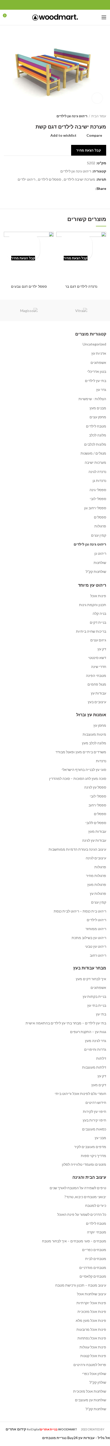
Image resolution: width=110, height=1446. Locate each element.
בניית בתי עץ (96, 1005)
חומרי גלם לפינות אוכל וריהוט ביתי (80, 1093)
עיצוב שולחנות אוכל (91, 1294)
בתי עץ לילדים (95, 380)
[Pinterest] (55, 5)
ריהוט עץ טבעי (95, 946)
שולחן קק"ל (98, 1382)
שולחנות (100, 562)
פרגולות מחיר (96, 875)
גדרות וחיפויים (95, 1049)
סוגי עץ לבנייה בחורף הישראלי (84, 769)
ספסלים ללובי (95, 822)
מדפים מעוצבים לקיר (90, 1146)
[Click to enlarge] (97, 98)
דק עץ (101, 649)
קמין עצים (98, 535)
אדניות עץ (98, 353)
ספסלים (100, 517)
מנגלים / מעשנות (93, 453)
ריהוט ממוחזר (95, 929)
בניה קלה (99, 613)
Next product (6, 116)
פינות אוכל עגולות (93, 1347)
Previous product (16, 116)
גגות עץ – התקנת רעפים (88, 1031)
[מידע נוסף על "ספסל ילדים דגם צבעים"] (23, 247)
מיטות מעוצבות (94, 734)
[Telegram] (43, 5)
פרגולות (100, 526)
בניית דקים (98, 622)
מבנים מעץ (98, 408)
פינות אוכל (98, 596)
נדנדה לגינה (97, 471)
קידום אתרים (16, 1429)
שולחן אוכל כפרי (94, 1373)
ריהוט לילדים (96, 920)
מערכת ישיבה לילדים (79, 179)
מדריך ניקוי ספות (93, 1155)
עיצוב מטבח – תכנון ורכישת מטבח (80, 1285)
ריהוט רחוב (98, 955)
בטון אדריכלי (96, 371)
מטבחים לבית (95, 1258)
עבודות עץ (98, 693)
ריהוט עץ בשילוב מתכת (89, 937)
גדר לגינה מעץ (95, 1040)
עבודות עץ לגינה (94, 840)
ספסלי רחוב (97, 805)
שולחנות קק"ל (96, 571)
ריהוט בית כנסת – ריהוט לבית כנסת (80, 911)
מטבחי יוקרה (96, 1232)
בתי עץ (101, 1014)
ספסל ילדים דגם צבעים (29, 286)
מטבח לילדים (96, 426)
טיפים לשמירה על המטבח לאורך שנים (78, 1188)
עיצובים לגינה (96, 858)
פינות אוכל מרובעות (91, 1329)
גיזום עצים (98, 640)
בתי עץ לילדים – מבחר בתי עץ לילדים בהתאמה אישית (66, 1023)
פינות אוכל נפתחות (92, 1338)
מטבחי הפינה (96, 675)
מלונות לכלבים (95, 444)
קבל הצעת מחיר (88, 150)
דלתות (101, 1058)
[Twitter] (61, 5)
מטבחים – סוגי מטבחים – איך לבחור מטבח (74, 1241)
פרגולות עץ (98, 893)
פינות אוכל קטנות (93, 1356)
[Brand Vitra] (81, 310)
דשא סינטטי (97, 657)
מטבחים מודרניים (92, 1267)
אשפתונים (98, 362)
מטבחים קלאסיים (93, 1276)
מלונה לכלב (97, 435)
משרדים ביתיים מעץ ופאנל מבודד (81, 752)
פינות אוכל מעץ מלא (91, 1320)
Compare (94, 135)
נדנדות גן (99, 480)
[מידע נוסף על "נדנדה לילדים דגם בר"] (75, 247)
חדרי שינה (98, 666)
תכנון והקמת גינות (92, 605)
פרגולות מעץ (96, 884)
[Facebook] (67, 5)
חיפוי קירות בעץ (94, 1120)
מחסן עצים (98, 417)
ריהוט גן (100, 553)
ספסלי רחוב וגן (95, 508)
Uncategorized (94, 344)
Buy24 (72, 1438)
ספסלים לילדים (49, 179)
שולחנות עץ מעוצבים (90, 1400)
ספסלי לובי (98, 498)
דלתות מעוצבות (94, 1067)
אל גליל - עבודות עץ (94, 1438)
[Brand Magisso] (29, 310)
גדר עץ (101, 389)
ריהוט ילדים (26, 179)
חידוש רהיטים (95, 1102)
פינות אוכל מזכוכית (92, 1311)
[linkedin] (49, 5)
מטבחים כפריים (94, 1249)
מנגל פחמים (96, 684)
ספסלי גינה (98, 490)
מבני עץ (100, 1138)
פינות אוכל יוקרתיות (91, 1303)
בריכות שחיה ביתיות (91, 631)
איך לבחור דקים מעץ (91, 979)
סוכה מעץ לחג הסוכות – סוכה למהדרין (77, 778)
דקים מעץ (98, 1085)
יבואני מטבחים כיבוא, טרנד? (85, 1197)
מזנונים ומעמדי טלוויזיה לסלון (84, 1164)
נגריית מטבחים (54, 1438)
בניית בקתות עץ (94, 996)
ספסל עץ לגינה (95, 787)
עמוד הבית (98, 116)
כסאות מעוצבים (94, 1129)
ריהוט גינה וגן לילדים (72, 116)
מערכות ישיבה (95, 462)
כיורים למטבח (95, 1205)
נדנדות (101, 761)
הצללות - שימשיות (92, 399)
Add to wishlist (63, 135)
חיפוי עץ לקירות (94, 1111)
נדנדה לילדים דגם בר (81, 286)
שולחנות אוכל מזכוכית (89, 1391)
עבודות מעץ (97, 831)
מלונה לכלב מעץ (94, 743)
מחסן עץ (99, 725)
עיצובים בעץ (97, 702)
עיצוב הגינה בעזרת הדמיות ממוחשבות (77, 849)
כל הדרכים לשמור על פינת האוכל (81, 1214)
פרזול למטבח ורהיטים (89, 1364)
